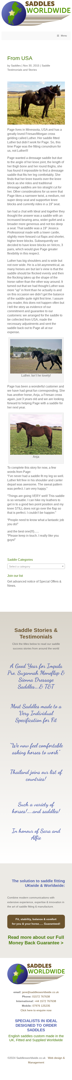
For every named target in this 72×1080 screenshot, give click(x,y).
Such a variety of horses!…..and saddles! (36, 807)
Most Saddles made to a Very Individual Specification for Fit (36, 713)
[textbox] (36, 566)
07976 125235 (41, 1005)
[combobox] (36, 566)
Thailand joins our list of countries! (36, 775)
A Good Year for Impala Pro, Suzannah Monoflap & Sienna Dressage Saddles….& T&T (36, 676)
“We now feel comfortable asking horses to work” (36, 749)
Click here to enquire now (36, 1010)
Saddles (16, 65)
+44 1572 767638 (45, 1001)
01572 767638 (41, 996)
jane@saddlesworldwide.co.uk (40, 992)
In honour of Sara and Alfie (36, 834)
